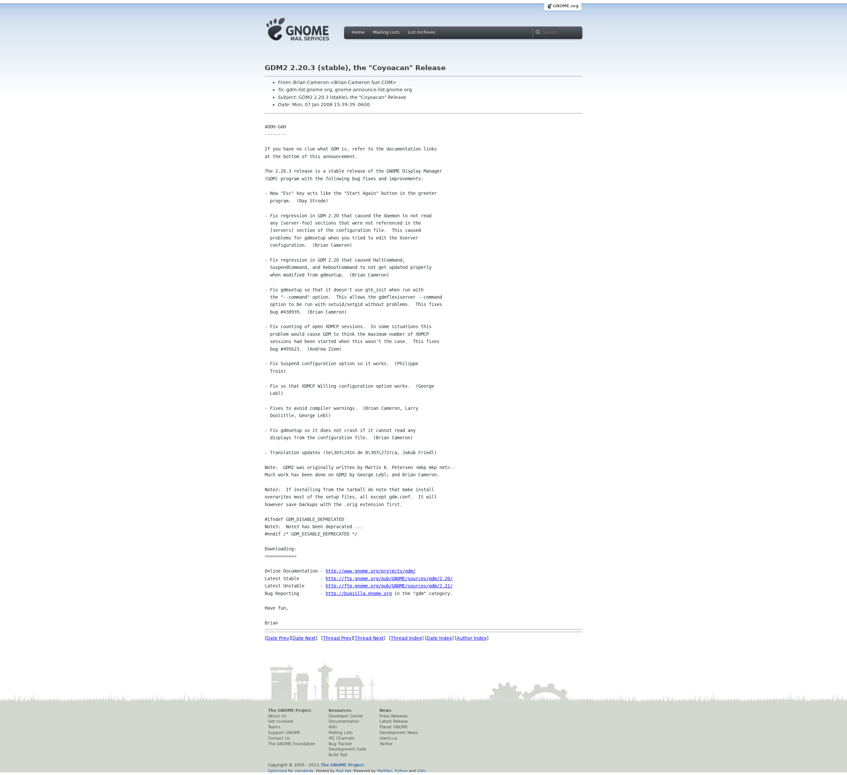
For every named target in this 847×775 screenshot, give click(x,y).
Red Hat (343, 771)
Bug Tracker (340, 744)
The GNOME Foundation (291, 744)
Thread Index (406, 638)
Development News (398, 732)
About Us (277, 716)
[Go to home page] (307, 42)
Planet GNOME (393, 727)
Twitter (386, 744)
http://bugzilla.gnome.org (359, 593)
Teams (274, 727)
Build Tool (338, 755)
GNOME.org (566, 6)
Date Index (439, 638)
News (385, 710)
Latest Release (393, 721)
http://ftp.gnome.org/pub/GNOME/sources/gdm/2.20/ (389, 578)
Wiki (333, 727)
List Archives (421, 32)
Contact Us (279, 738)
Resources (340, 710)
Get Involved (280, 721)
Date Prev (277, 638)
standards (304, 771)
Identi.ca (388, 738)
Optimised (277, 771)
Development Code (347, 749)
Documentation (344, 721)
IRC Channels (341, 738)
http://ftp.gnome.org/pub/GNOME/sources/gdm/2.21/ (389, 585)
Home (358, 32)
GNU (421, 771)
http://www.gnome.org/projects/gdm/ (371, 571)
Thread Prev (337, 638)
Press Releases (393, 716)
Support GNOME (284, 732)
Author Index (472, 638)
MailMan (384, 771)
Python (401, 771)
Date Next (304, 638)
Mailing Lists (386, 32)
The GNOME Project (289, 710)
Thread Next (369, 638)
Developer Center (346, 716)
